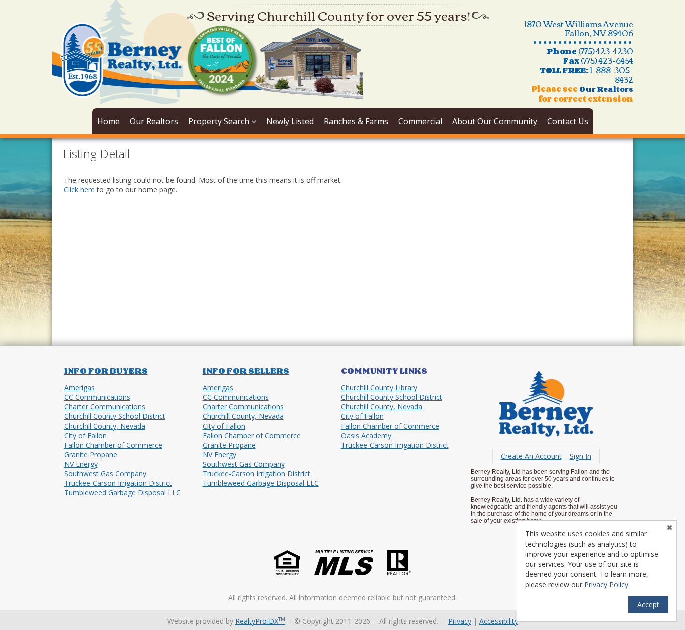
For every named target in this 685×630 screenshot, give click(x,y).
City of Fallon (85, 435)
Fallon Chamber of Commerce (113, 445)
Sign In (580, 456)
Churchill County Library (379, 387)
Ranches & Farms (356, 121)
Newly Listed (290, 121)
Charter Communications (104, 406)
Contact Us (567, 121)
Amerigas (79, 387)
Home (108, 121)
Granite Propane (90, 454)
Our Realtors (154, 121)
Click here (79, 189)
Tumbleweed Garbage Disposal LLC (122, 492)
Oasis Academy (366, 435)
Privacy (459, 621)
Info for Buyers (106, 370)
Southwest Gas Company (105, 473)
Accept (648, 604)
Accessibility (498, 621)
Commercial (420, 121)
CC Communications (97, 397)
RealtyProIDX (260, 621)
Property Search (219, 121)
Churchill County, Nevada (104, 426)
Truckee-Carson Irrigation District (118, 483)
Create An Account (531, 456)
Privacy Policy (606, 584)
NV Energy (81, 464)
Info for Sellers (246, 370)
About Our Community (494, 121)
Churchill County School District (114, 416)
